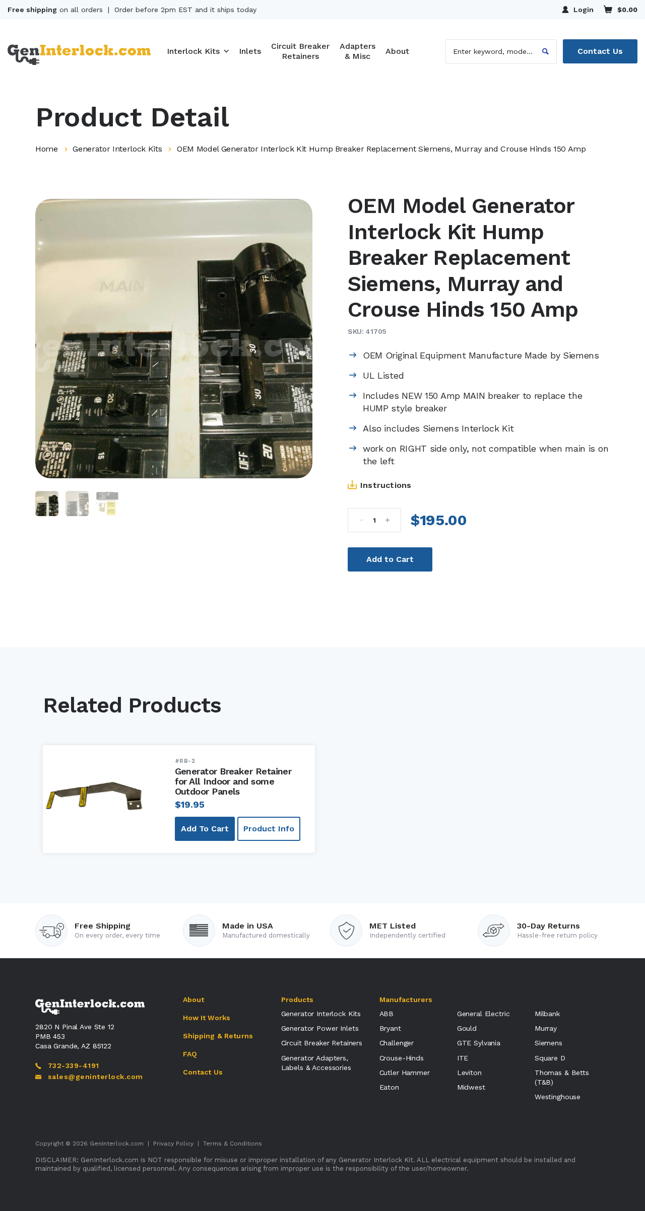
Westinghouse (557, 1097)
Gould (467, 1028)
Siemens (548, 1043)
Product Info (268, 828)
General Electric (483, 1014)
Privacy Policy (173, 1143)
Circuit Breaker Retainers (300, 51)
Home (46, 149)
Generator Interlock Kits (117, 149)
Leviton (469, 1072)
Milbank (547, 1014)
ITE (463, 1058)
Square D (550, 1058)
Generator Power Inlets (320, 1028)
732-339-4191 (73, 1065)
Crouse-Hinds (401, 1058)
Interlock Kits (193, 51)
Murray (546, 1028)
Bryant (390, 1028)
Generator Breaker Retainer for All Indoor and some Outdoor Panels (233, 781)
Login (583, 10)
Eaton (389, 1087)
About (397, 51)
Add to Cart (390, 559)
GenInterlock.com (117, 1143)
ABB (386, 1014)
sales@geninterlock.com (95, 1077)
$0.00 (627, 10)
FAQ (190, 1054)
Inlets (250, 51)
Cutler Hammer (404, 1072)
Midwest (471, 1087)
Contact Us (600, 51)
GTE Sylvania (478, 1043)
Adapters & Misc (357, 51)
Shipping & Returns (218, 1036)
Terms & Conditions (232, 1143)
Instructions (385, 485)
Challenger (396, 1043)
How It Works (207, 1018)
